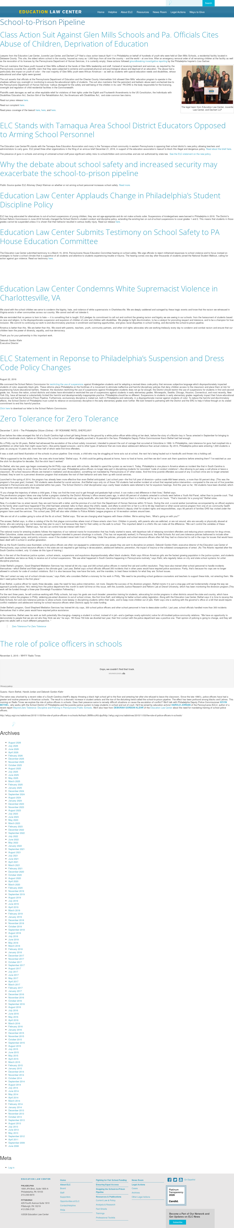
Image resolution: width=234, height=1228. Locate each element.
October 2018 (15, 926)
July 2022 (13, 836)
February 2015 (15, 1065)
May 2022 (13, 842)
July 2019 (13, 900)
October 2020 (15, 874)
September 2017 (16, 965)
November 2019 (16, 891)
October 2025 (15, 765)
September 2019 (16, 894)
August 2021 (14, 852)
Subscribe (177, 1222)
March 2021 (14, 865)
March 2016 (14, 1023)
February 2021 (15, 868)
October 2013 (15, 1116)
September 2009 (16, 1142)
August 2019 (14, 897)
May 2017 (13, 978)
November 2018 (16, 923)
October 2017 (15, 962)
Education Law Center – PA (52, 11)
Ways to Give (197, 12)
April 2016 (13, 1020)
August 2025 (14, 768)
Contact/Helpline (68, 1205)
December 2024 (16, 791)
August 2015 (14, 1046)
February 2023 (15, 826)
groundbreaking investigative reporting (148, 61)
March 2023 (14, 823)
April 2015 (13, 1058)
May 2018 (13, 942)
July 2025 (13, 771)
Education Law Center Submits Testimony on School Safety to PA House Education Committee (109, 236)
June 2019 (13, 903)
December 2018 (16, 920)
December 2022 (16, 829)
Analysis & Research (105, 1204)
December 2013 (16, 1110)
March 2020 (14, 884)
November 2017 (16, 958)
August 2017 (14, 968)
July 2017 (13, 971)
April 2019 (13, 907)
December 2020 (16, 871)
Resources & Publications (108, 1196)
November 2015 (16, 1036)
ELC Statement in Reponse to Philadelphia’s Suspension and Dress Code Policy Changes (112, 362)
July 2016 (13, 1010)
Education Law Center (161, 707)
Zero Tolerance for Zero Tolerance (59, 418)
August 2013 (14, 1123)
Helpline (112, 12)
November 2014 (16, 1074)
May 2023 (13, 820)
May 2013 (13, 1133)
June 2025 (13, 774)
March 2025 (14, 781)
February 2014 (15, 1104)
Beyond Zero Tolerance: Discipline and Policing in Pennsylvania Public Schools (52, 707)
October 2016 (15, 1000)
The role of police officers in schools (61, 643)
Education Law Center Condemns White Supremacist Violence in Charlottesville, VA (109, 293)
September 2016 (16, 1004)
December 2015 (16, 1033)
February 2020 (15, 887)
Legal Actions (178, 12)
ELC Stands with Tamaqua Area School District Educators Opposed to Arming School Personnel (113, 130)
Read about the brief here (218, 149)
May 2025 (13, 778)
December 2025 (16, 758)
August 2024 (14, 797)
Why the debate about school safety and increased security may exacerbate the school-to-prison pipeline (108, 168)
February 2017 (15, 987)
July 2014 (13, 1087)
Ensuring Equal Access (107, 1184)
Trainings (100, 1213)
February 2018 (15, 949)
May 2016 (13, 1016)
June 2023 (13, 816)
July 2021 (13, 855)
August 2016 (14, 1007)
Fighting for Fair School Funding (111, 1180)
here (26, 100)
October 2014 (15, 1078)
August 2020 (14, 878)
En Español (189, 1179)
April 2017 (13, 981)
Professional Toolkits (105, 1217)
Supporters (65, 1196)
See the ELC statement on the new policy (190, 153)
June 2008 (13, 1146)
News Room (160, 12)
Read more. (125, 185)
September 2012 (16, 1136)
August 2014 (14, 1084)
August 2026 (14, 742)
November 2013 (16, 1113)
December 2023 (16, 803)
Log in (11, 1167)
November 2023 (16, 807)
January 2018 (15, 952)
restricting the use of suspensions (66, 384)
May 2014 (13, 1094)
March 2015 (14, 1062)
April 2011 (13, 1139)
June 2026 (13, 749)
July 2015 (13, 1049)
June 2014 (13, 1091)
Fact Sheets (101, 1208)
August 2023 (14, 810)
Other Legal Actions (141, 1196)
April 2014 (13, 1097)
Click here (5, 408)
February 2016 (15, 1026)
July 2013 (13, 1126)
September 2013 (16, 1120)
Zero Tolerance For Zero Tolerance (29, 626)
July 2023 (13, 813)
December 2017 (16, 955)
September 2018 (16, 929)
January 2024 (15, 800)
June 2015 (13, 1052)
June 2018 (13, 939)
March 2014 (14, 1100)
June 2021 (13, 858)
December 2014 (16, 1071)
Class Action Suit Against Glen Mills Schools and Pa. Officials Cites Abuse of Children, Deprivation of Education (109, 39)
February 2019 (15, 913)
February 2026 (15, 755)
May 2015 (13, 1055)
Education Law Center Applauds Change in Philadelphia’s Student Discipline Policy (110, 200)
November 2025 (16, 761)
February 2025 (15, 784)
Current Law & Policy (105, 1200)
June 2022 (13, 839)
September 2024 (16, 794)
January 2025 (15, 787)
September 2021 (16, 849)
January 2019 (15, 916)
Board (63, 1188)
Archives (136, 1192)
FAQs (62, 1209)
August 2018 (14, 933)
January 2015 (15, 1068)
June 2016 (13, 1013)
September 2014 (16, 1081)
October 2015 (15, 1039)
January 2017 (15, 991)
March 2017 (14, 984)
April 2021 (13, 861)
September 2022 (16, 833)
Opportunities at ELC (69, 1201)
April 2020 (13, 881)
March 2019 (14, 910)
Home (100, 12)
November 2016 (16, 997)
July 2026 (13, 745)
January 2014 (15, 1107)
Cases (135, 1188)
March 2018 (14, 945)
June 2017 (13, 974)
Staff (62, 1192)
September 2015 (16, 1042)
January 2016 (15, 1029)
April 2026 (13, 752)
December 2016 (16, 994)
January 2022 (15, 845)
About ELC (127, 12)
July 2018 (13, 936)
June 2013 (13, 1129)
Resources (143, 12)
